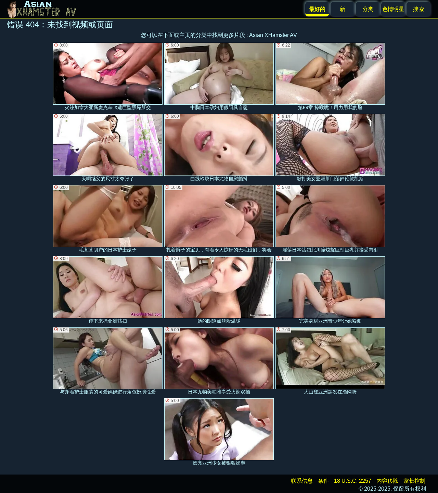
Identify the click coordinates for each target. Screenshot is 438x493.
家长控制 (414, 481)
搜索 (418, 9)
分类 (367, 9)
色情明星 (393, 9)
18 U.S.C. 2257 (352, 481)
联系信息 (302, 481)
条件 (323, 481)
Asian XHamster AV (273, 35)
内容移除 (387, 481)
